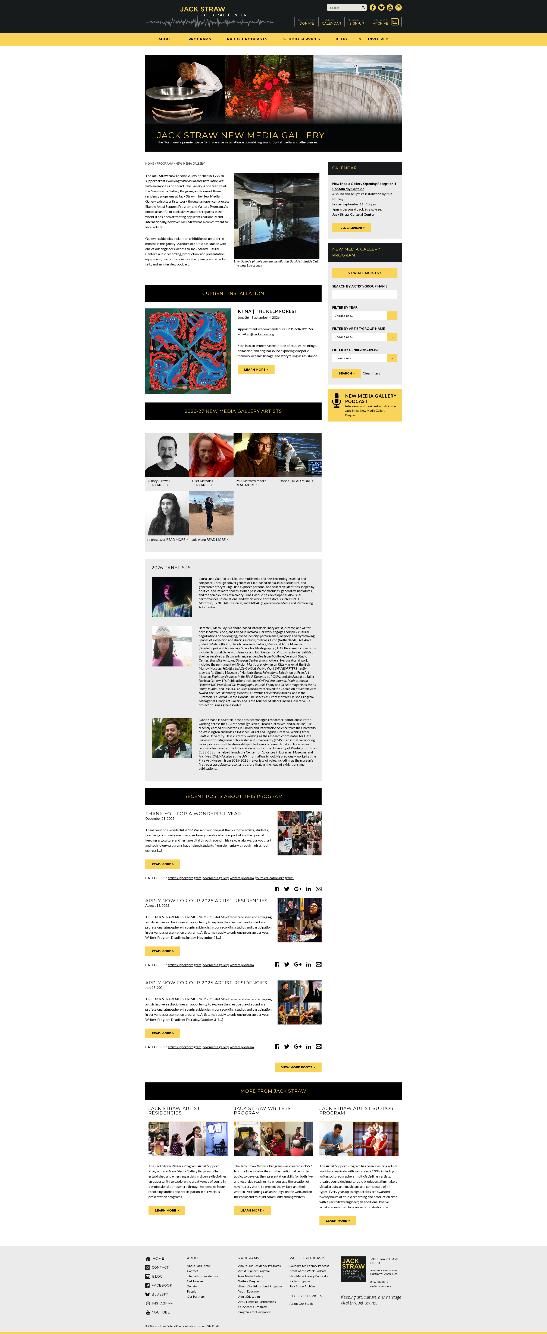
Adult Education (249, 1296)
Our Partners (196, 1296)
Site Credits (214, 1326)
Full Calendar (350, 227)
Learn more (254, 369)
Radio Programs (300, 1281)
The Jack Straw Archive (202, 1276)
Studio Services (301, 39)
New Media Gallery (216, 878)
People (191, 1291)
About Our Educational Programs (260, 1286)
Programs (200, 39)
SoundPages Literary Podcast (309, 1266)
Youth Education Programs (274, 878)
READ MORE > (158, 485)
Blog (341, 39)
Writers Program (242, 878)
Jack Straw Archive (302, 1286)
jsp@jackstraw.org (260, 334)
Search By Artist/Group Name (359, 286)
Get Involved (374, 39)
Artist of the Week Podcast (308, 1271)
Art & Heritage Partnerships (257, 1301)
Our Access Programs (253, 1307)
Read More (161, 864)
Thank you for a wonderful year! (194, 813)
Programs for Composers (255, 1312)
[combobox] (364, 315)
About (165, 39)
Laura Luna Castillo (212, 579)
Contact (192, 1271)
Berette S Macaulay (213, 628)
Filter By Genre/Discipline (355, 350)
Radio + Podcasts (247, 39)
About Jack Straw (198, 1266)
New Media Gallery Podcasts (309, 1276)
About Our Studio (301, 1303)
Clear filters (371, 373)
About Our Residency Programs (259, 1266)
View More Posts (296, 1067)
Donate (192, 1286)
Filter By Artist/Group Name (358, 328)
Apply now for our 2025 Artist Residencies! (207, 982)
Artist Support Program (184, 878)
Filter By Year (344, 307)
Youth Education (249, 1291)
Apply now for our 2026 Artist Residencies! (207, 900)
